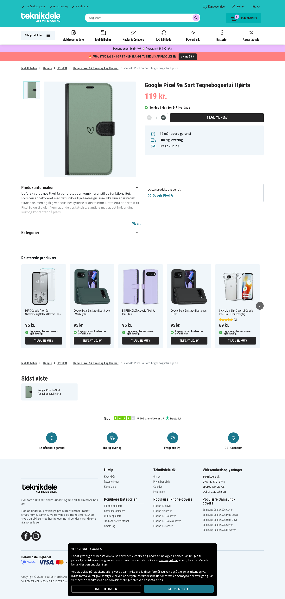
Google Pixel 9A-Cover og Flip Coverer (95, 68)
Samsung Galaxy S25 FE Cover (219, 529)
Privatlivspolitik (161, 481)
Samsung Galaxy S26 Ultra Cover (220, 519)
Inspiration (159, 491)
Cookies (157, 486)
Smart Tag (109, 526)
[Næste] (260, 306)
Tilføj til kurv (217, 117)
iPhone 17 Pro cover (164, 515)
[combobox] (142, 18)
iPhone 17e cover (163, 526)
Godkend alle (179, 589)
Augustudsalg (251, 39)
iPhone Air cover (162, 510)
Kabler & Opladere (133, 39)
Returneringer (111, 481)
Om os (157, 476)
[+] (163, 117)
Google (47, 68)
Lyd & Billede (163, 39)
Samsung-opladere (114, 510)
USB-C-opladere (112, 515)
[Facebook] (26, 536)
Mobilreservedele (73, 39)
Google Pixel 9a (163, 195)
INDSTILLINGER (106, 589)
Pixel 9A (62, 68)
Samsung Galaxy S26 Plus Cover (220, 514)
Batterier (221, 39)
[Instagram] (36, 536)
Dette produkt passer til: (164, 189)
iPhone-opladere (113, 505)
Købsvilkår (109, 476)
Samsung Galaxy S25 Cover (218, 524)
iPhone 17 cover (162, 505)
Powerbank (193, 39)
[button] (81, 187)
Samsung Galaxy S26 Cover (218, 509)
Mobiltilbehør (103, 39)
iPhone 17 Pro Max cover (167, 521)
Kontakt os (110, 486)
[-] (149, 117)
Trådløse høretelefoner (116, 521)
